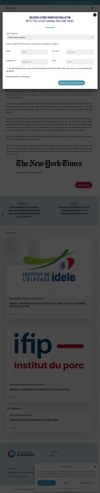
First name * (56, 51)
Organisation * (11, 60)
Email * (54, 60)
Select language (12, 33)
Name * (8, 51)
